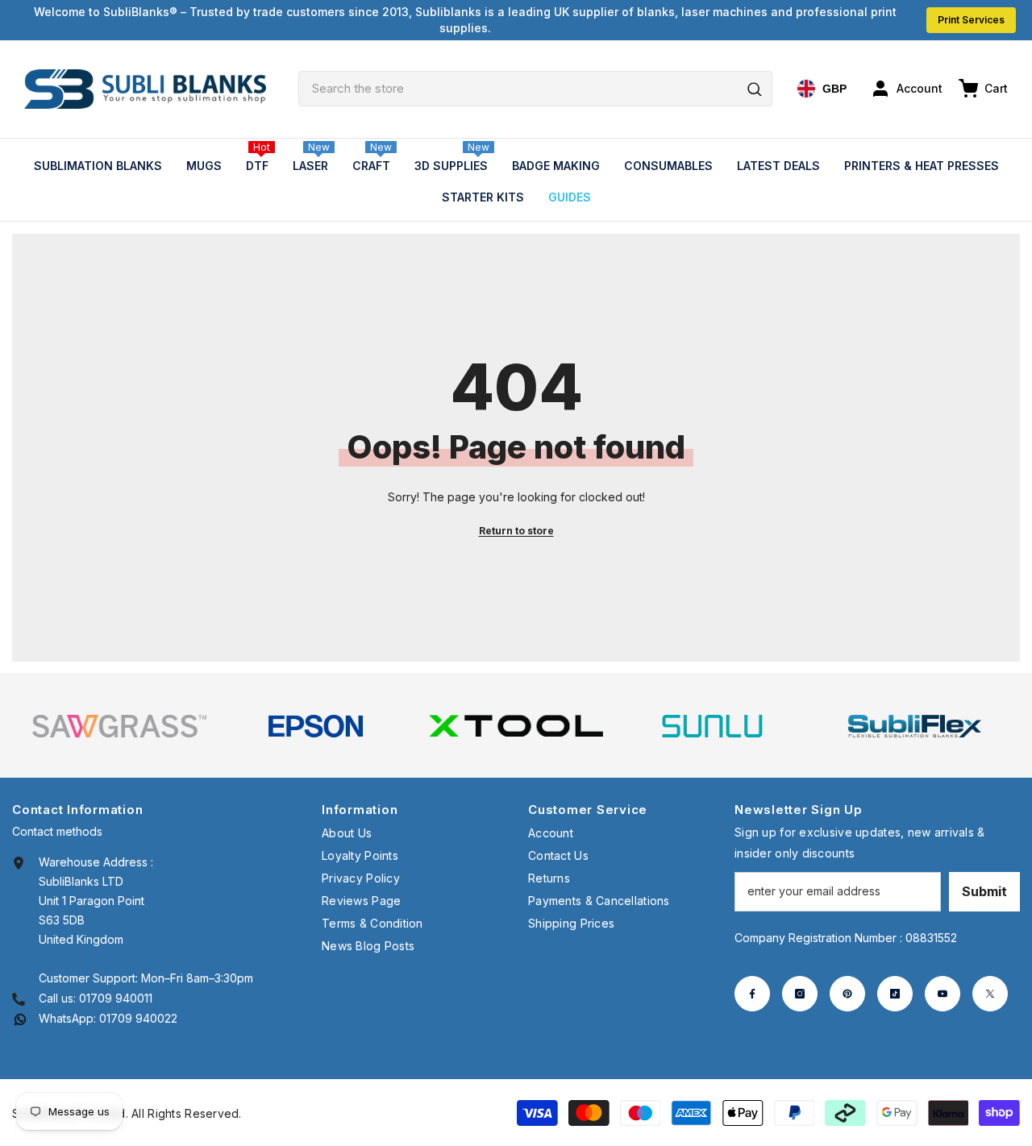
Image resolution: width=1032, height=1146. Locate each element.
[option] (119, 726)
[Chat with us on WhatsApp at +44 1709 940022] (20, 1018)
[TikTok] (895, 993)
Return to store (516, 531)
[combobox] (535, 88)
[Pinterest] (847, 993)
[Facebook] (752, 993)
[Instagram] (800, 993)
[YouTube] (942, 993)
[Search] (535, 88)
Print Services (971, 20)
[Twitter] (990, 993)
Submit (984, 891)
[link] (119, 726)
